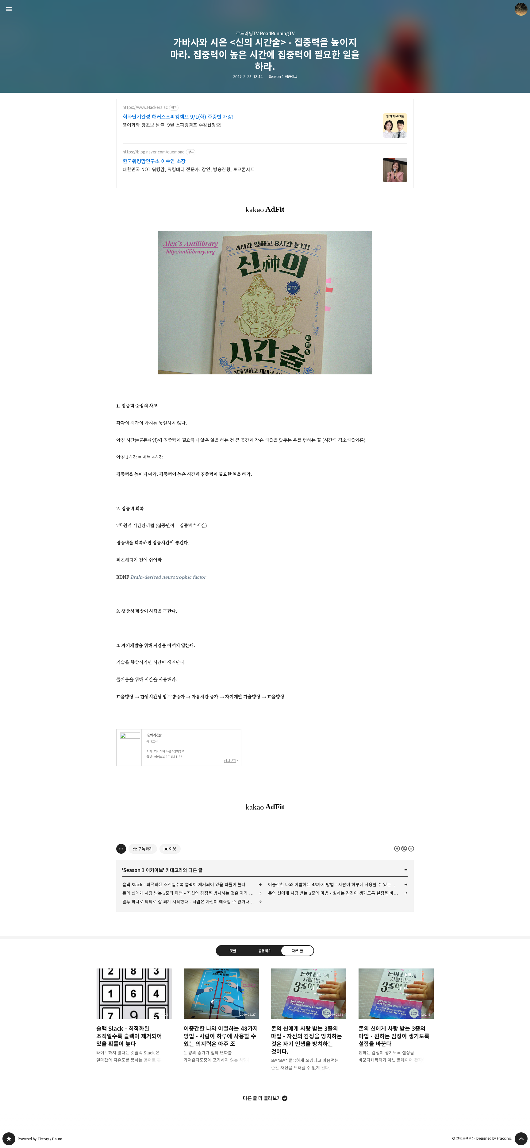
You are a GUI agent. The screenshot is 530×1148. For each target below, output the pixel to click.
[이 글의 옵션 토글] (121, 849)
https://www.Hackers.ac (145, 107)
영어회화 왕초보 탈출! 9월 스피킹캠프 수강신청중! (172, 125)
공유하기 (265, 950)
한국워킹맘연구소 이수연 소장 (154, 161)
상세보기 (231, 761)
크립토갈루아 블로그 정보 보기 (521, 9)
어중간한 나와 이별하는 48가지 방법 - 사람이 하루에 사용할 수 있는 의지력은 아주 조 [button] (221, 1020)
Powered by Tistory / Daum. (40, 1139)
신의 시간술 (154, 735)
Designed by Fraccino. (494, 1138)
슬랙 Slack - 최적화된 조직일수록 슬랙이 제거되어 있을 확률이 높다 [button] (134, 1020)
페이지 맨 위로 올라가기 (521, 1138)
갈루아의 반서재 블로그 (9, 1138)
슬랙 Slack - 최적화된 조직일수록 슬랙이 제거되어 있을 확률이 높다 (184, 884)
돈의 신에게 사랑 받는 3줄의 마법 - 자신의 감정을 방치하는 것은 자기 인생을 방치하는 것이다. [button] (308, 1024)
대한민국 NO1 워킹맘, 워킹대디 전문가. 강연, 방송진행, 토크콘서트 (189, 169)
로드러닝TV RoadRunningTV (265, 34)
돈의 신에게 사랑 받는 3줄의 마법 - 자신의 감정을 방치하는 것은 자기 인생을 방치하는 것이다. (192, 893)
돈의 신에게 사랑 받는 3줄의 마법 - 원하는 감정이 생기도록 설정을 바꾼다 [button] (396, 1020)
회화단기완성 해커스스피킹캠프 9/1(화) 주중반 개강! (178, 117)
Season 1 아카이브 (283, 76)
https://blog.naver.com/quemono (154, 152)
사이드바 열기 (9, 9)
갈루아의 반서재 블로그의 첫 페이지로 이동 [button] (265, 9)
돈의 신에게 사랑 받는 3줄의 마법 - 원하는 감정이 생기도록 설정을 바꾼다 (334, 893)
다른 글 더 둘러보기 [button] (262, 1098)
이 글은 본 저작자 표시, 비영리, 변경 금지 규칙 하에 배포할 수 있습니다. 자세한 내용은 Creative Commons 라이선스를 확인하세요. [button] (404, 849)
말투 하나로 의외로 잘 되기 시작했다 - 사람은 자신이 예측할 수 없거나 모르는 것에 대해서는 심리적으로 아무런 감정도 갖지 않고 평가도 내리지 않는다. (192, 902)
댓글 (232, 950)
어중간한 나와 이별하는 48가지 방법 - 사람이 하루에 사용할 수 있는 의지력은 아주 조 (338, 884)
